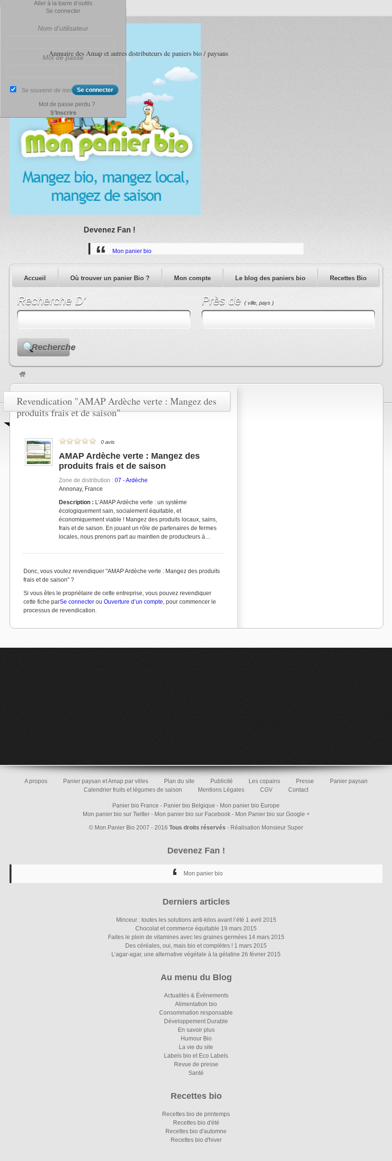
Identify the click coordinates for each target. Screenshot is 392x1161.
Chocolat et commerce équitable (177, 928)
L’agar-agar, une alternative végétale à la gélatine (175, 954)
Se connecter (77, 601)
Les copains (264, 781)
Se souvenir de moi (47, 90)
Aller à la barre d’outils (63, 3)
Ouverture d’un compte (133, 601)
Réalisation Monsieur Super (266, 827)
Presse (305, 781)
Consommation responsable (196, 1012)
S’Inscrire (63, 113)
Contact (298, 789)
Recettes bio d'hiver (196, 1140)
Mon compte (192, 278)
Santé (196, 1073)
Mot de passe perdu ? (67, 104)
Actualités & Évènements (196, 995)
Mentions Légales (221, 789)
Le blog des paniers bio (270, 278)
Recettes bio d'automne (196, 1131)
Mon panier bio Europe (250, 805)
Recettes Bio (348, 278)
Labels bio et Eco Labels (196, 1055)
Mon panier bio (132, 251)
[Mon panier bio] (22, 375)
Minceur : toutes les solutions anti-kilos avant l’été (180, 920)
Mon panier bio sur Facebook (192, 814)
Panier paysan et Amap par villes (105, 781)
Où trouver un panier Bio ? (110, 278)
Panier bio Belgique (189, 805)
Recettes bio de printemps (196, 1114)
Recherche (51, 347)
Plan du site (179, 781)
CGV (266, 789)
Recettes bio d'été (196, 1122)
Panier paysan (349, 781)
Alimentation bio (196, 1004)
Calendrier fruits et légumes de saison (133, 789)
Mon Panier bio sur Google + (272, 814)
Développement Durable (196, 1021)
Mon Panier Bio (115, 827)
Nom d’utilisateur (63, 28)
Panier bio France (135, 805)
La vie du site (196, 1047)
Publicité (221, 781)
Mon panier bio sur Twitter (116, 814)
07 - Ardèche (131, 480)
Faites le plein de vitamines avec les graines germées (177, 937)
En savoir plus (196, 1030)
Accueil (35, 278)
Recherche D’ (51, 300)
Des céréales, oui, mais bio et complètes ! (179, 945)
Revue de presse (196, 1064)
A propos (35, 781)
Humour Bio (196, 1038)
